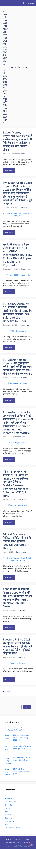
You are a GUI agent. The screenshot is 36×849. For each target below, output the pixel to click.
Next (9, 691)
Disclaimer (26, 839)
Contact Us (17, 839)
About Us (9, 839)
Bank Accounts (10, 802)
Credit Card (9, 805)
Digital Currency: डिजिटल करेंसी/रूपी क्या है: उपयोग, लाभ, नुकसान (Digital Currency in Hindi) (17, 541)
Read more (8, 171)
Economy (8, 798)
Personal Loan (10, 815)
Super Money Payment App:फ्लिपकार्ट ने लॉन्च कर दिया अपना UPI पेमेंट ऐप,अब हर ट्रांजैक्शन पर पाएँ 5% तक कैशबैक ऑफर (17, 141)
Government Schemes (13, 828)
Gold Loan (8, 818)
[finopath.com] (3, 3)
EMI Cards (8, 808)
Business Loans (10, 821)
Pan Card (8, 811)
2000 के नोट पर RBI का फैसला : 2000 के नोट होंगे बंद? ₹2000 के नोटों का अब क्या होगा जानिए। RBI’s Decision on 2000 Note (17, 597)
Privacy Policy (10, 842)
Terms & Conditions (23, 842)
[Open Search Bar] (23, 3)
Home (7, 795)
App (6, 824)
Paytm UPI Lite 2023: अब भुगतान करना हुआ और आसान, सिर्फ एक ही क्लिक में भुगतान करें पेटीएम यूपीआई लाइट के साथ (17, 646)
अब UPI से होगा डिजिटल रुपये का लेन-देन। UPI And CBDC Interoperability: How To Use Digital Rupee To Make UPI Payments (17, 254)
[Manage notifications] (31, 844)
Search (7, 703)
